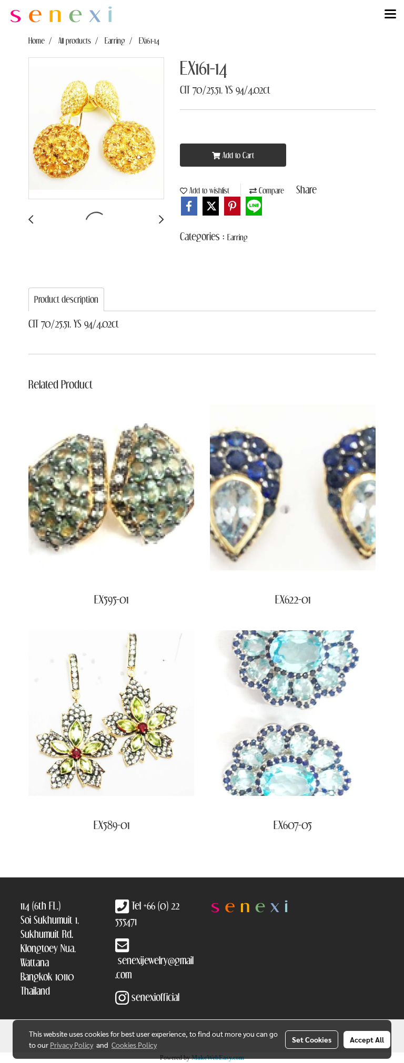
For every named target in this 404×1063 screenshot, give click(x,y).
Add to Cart (237, 155)
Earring (237, 237)
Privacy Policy (71, 1044)
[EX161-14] (96, 129)
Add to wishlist (208, 190)
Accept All (367, 1039)
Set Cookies (311, 1039)
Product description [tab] (66, 299)
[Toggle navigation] (390, 14)
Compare (270, 190)
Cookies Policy (134, 1044)
